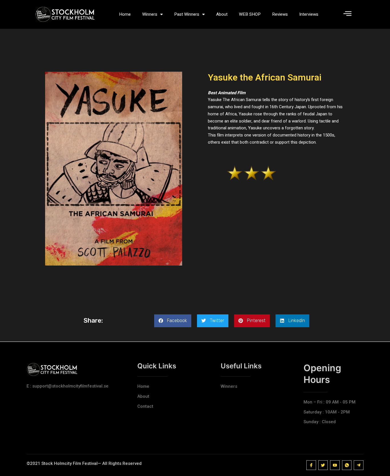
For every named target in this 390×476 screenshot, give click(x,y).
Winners (149, 14)
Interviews (308, 14)
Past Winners (186, 14)
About (222, 14)
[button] (172, 320)
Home (125, 14)
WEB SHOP (250, 14)
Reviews (280, 14)
